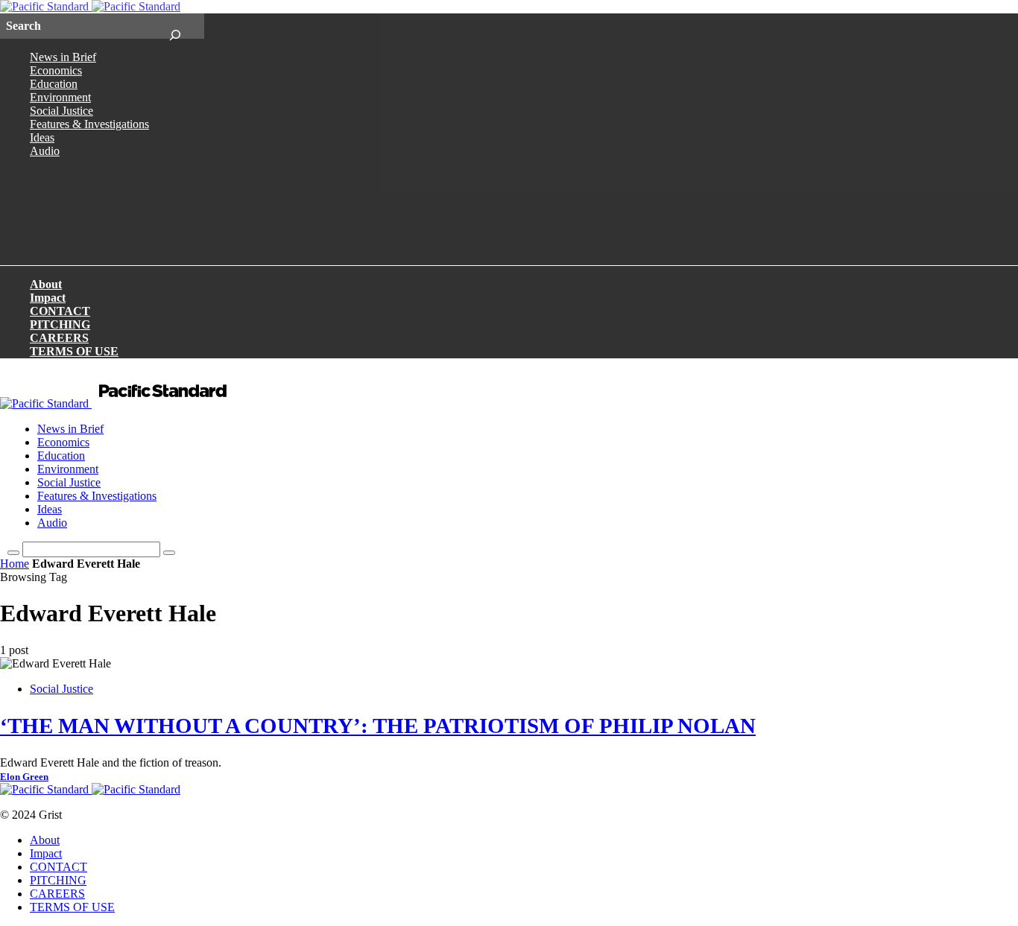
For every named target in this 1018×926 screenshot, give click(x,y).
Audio (45, 151)
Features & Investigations (89, 124)
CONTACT (60, 311)
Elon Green (24, 777)
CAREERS (59, 338)
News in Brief (63, 57)
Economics (56, 70)
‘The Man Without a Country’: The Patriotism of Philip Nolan (378, 726)
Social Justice (61, 110)
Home (14, 563)
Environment (60, 97)
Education (54, 83)
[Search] (174, 26)
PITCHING (60, 324)
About (46, 284)
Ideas (42, 137)
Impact (48, 297)
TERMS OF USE (74, 351)
